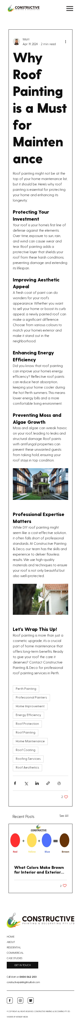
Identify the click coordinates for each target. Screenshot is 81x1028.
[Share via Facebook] (15, 783)
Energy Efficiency (28, 715)
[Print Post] (59, 783)
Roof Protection (27, 723)
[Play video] (40, 599)
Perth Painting (26, 688)
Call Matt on (22, 976)
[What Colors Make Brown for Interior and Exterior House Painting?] (40, 842)
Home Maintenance (30, 741)
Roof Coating (25, 750)
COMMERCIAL (15, 952)
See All (63, 815)
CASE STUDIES (14, 958)
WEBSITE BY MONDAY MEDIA (17, 1017)
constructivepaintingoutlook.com (23, 982)
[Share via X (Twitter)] (26, 783)
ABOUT (11, 941)
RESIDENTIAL (14, 947)
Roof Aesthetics (27, 767)
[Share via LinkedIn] (37, 783)
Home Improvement (30, 706)
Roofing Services (28, 758)
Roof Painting (25, 732)
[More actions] (65, 41)
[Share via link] (48, 783)
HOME (10, 936)
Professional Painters (31, 697)
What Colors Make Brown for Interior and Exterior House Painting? (39, 869)
